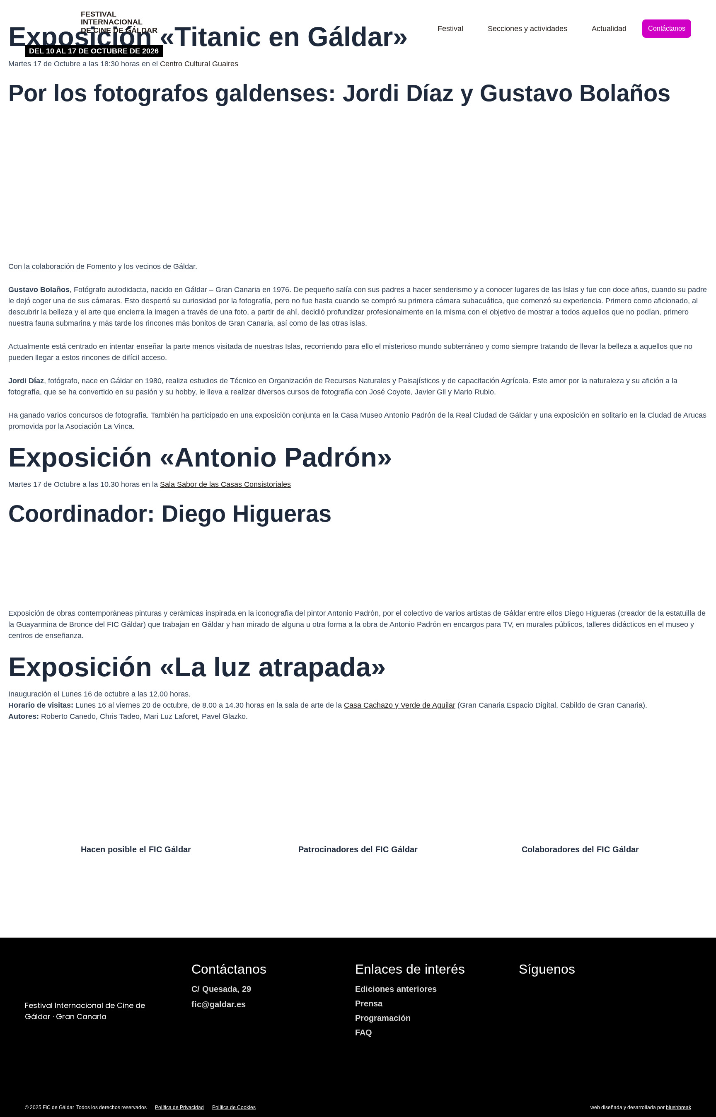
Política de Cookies (234, 1107)
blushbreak (678, 1107)
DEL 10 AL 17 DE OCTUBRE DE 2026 (94, 51)
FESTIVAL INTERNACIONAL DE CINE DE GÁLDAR (119, 22)
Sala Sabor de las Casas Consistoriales (225, 484)
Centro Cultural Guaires (199, 64)
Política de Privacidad (179, 1107)
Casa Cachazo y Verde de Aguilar (399, 705)
